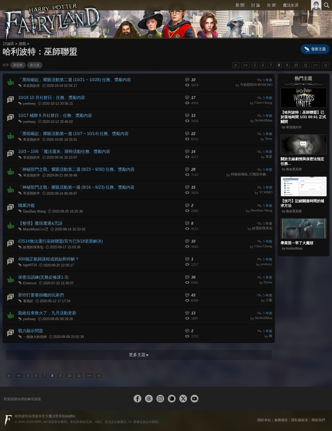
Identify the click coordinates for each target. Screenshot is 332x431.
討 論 (255, 5)
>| (325, 65)
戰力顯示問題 (30, 331)
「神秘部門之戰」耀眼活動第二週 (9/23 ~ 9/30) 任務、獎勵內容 (76, 169)
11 (305, 65)
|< (235, 65)
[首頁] (52, 19)
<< (246, 65)
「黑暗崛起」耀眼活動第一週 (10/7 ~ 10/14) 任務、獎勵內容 (73, 133)
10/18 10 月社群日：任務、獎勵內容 (51, 97)
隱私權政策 (299, 420)
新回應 (18, 65)
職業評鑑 (26, 205)
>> (316, 65)
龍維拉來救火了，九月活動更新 (47, 313)
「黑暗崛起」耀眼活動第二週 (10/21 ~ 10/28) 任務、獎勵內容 (74, 79)
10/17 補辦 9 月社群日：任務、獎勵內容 (55, 115)
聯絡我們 (318, 420)
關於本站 (264, 420)
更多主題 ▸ (139, 354)
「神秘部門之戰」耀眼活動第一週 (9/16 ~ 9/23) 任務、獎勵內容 (76, 187)
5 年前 (267, 80)
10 (296, 65)
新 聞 (240, 5)
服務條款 (281, 420)
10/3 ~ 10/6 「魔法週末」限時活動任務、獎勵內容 (64, 151)
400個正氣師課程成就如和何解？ (48, 259)
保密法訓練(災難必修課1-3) (43, 277)
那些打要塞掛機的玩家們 (41, 295)
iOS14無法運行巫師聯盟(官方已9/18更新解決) (60, 241)
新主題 (34, 65)
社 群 (271, 5)
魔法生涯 (291, 5)
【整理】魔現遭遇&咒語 (40, 223)
